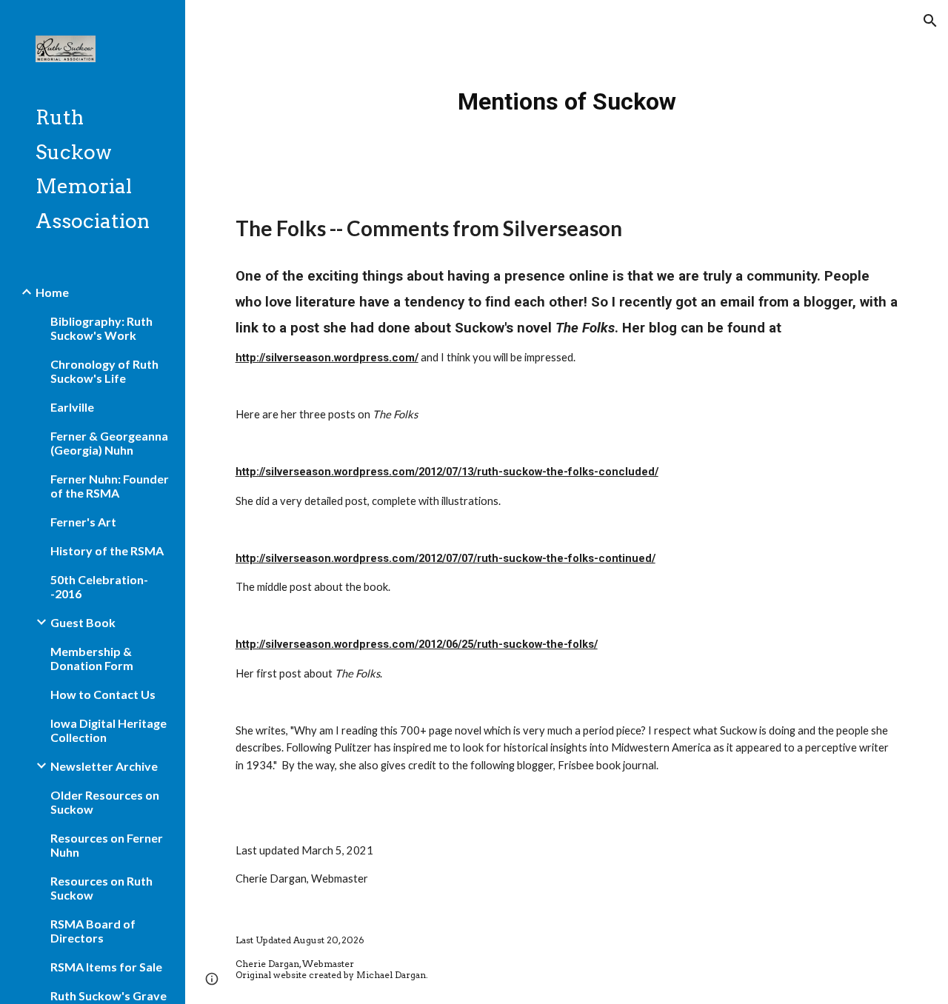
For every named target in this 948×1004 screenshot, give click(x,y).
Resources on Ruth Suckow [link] (101, 888)
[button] (930, 21)
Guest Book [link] (83, 622)
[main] (567, 96)
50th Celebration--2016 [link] (99, 586)
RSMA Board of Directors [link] (93, 931)
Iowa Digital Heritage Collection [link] (108, 730)
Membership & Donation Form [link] (91, 658)
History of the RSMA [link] (107, 550)
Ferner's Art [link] (83, 522)
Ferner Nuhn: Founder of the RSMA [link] (109, 486)
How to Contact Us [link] (103, 694)
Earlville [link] (72, 407)
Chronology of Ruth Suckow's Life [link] (104, 371)
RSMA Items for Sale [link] (106, 967)
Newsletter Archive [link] (104, 766)
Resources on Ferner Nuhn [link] (106, 845)
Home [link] (52, 292)
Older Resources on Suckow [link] (104, 802)
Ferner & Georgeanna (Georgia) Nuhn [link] (109, 443)
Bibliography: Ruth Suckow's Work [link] (101, 328)
